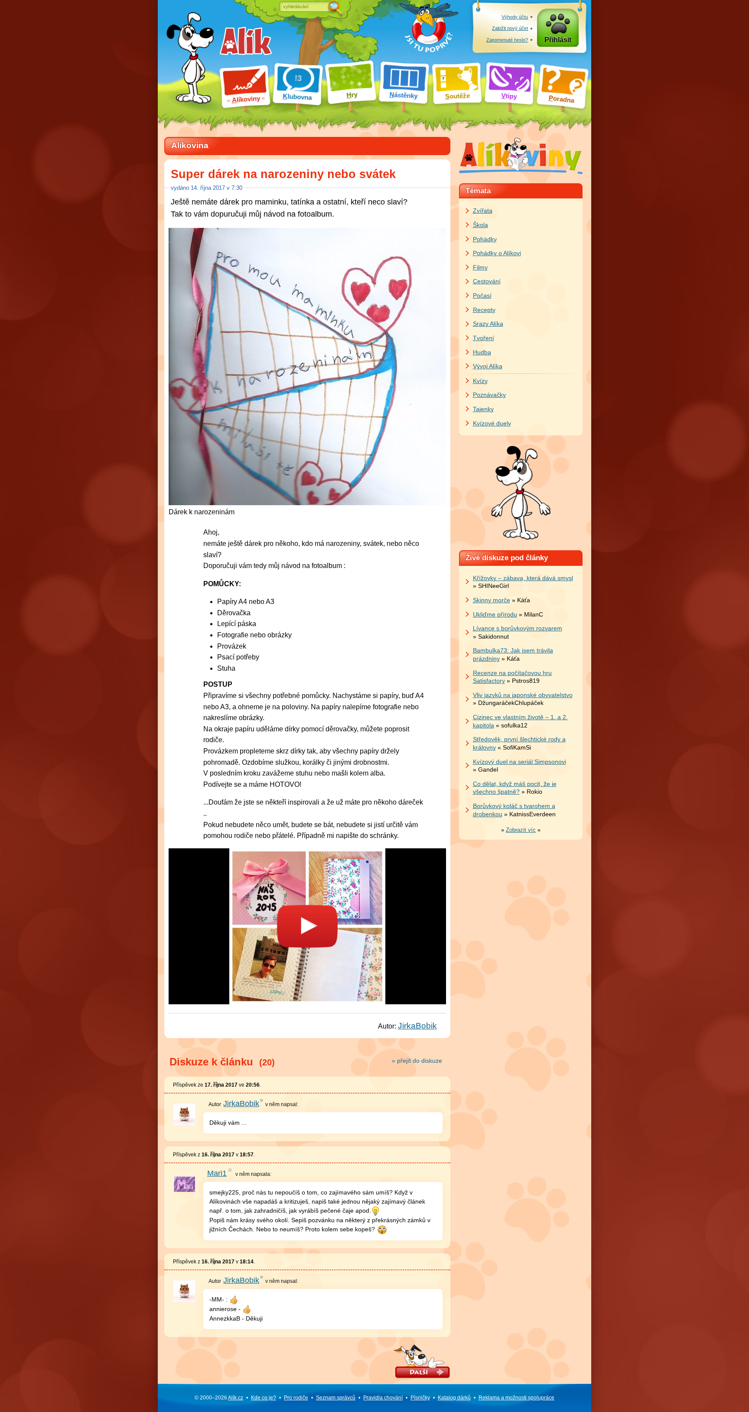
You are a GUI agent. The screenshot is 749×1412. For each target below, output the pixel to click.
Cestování (487, 281)
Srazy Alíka (488, 323)
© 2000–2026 (219, 1398)
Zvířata (482, 210)
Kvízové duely (492, 423)
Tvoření (483, 337)
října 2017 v (216, 188)
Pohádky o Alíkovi (497, 253)
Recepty (484, 309)
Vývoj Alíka (487, 366)
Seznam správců (335, 1398)
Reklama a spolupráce (516, 1398)
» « (521, 830)
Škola (480, 224)
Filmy (480, 267)
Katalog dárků (454, 1398)
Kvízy (480, 380)
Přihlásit (557, 39)
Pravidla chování (383, 1398)
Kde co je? (263, 1398)
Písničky (420, 1398)
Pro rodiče (296, 1398)
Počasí (482, 295)
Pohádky (485, 239)
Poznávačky (489, 394)
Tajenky (483, 409)
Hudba (482, 352)
